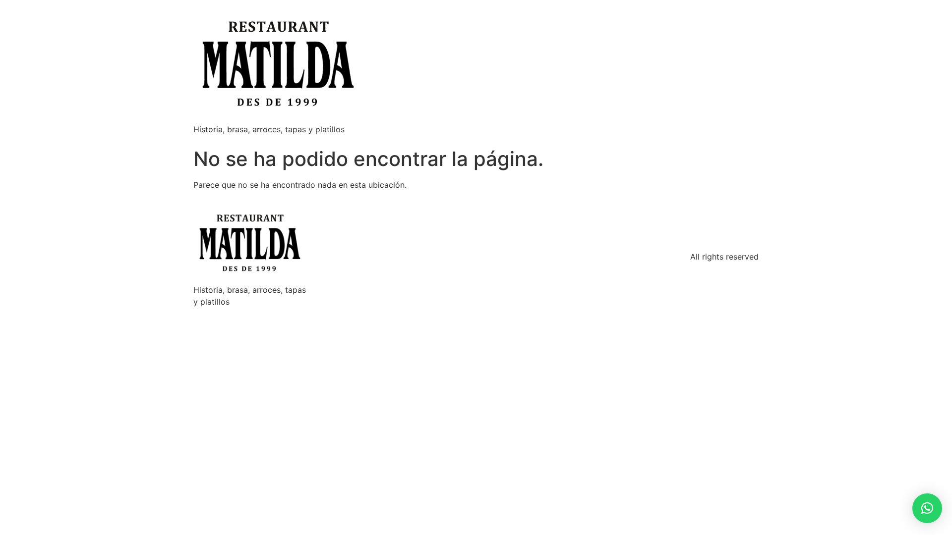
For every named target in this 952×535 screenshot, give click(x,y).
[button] (927, 508)
